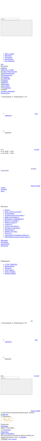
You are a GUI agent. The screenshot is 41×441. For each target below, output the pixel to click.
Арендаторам (9, 270)
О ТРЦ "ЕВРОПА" (11, 264)
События (4, 189)
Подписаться (5, 93)
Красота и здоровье (12, 221)
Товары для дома (11, 231)
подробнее (22, 437)
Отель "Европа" (10, 271)
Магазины (8, 55)
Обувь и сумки (11, 222)
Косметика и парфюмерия (14, 219)
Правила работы (10, 273)
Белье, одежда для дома (13, 212)
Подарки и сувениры (12, 228)
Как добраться (9, 61)
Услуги (8, 233)
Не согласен (12, 439)
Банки (7, 210)
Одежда (8, 224)
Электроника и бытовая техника (17, 235)
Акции (3, 187)
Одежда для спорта (12, 226)
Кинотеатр (4, 246)
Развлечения (9, 59)
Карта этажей (9, 54)
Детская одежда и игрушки (14, 215)
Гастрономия (10, 213)
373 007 (36, 149)
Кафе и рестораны (12, 217)
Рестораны (8, 57)
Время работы (9, 266)
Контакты (8, 268)
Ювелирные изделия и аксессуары (17, 237)
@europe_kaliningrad (7, 91)
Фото (2, 191)
